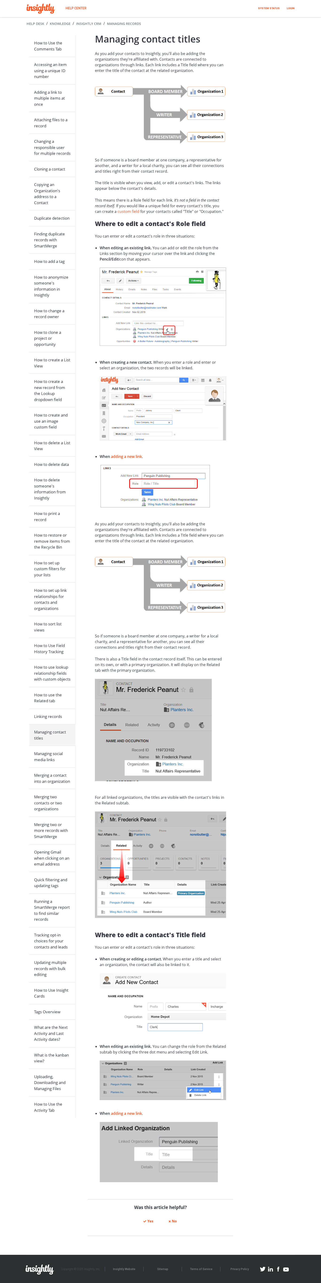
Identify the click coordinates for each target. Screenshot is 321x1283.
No (174, 1221)
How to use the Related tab (48, 698)
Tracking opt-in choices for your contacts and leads (51, 941)
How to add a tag (49, 261)
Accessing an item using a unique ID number (50, 70)
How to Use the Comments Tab (48, 46)
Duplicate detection (52, 218)
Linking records (48, 716)
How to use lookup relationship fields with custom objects (52, 673)
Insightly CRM (88, 23)
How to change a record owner (49, 314)
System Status (269, 8)
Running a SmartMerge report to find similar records (52, 910)
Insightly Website (124, 1269)
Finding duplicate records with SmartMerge (49, 240)
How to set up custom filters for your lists (50, 568)
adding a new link (126, 456)
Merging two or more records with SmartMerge (51, 830)
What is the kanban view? (51, 1058)
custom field (128, 211)
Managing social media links (48, 756)
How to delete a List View (52, 446)
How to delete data (51, 464)
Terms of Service (201, 1269)
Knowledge (60, 23)
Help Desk (35, 23)
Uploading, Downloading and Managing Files (50, 1082)
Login (290, 8)
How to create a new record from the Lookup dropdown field (49, 390)
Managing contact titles (50, 735)
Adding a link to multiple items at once (49, 98)
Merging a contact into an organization (52, 778)
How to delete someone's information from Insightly (50, 489)
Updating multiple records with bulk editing (50, 968)
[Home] (41, 9)
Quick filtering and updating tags (50, 883)
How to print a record (47, 516)
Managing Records (124, 23)
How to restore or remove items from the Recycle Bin (52, 541)
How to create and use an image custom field (51, 421)
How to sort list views (48, 627)
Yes (150, 1221)
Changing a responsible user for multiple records (52, 147)
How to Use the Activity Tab (48, 1107)
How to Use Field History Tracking (49, 648)
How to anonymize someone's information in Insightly (51, 286)
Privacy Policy (240, 1269)
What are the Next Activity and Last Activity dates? (51, 1033)
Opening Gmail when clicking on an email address (51, 858)
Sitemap (162, 1269)
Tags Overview (47, 1011)
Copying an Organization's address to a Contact (47, 193)
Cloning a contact (49, 169)
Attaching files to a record (50, 123)
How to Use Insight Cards (51, 993)
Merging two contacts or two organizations (48, 802)
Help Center (76, 8)
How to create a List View (52, 363)
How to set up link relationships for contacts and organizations (50, 599)
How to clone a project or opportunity (47, 338)
